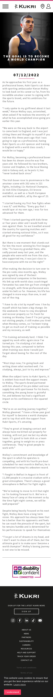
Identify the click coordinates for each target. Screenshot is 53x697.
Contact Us (26, 660)
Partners (26, 637)
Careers (26, 645)
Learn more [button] (20, 684)
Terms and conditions (26, 667)
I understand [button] (12, 692)
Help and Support (26, 652)
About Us (26, 630)
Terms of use (27, 673)
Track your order (26, 656)
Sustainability (26, 641)
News (26, 633)
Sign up (26, 611)
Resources (26, 648)
